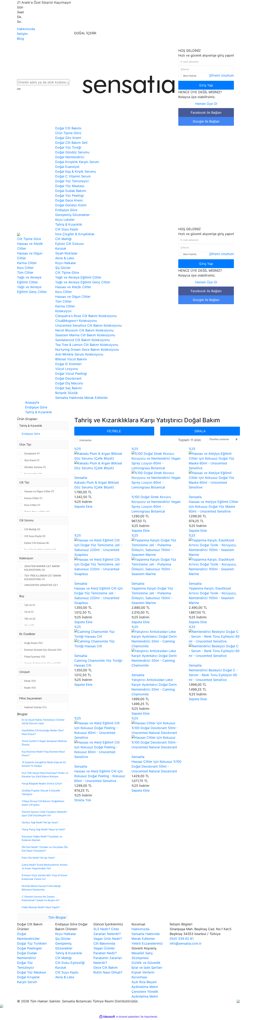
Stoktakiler (85, 440)
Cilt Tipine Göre (29, 239)
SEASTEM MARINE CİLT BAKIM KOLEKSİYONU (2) (42, 568)
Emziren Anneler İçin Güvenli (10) (42, 649)
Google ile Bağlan (206, 121)
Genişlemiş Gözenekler (72, 215)
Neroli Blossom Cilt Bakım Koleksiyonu (84, 330)
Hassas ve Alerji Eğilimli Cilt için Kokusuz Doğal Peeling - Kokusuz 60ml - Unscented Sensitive (99, 776)
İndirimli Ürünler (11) (35, 707)
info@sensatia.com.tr (186, 943)
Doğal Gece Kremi (69, 200)
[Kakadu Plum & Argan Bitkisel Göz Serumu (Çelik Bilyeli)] (99, 456)
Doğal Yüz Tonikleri (32, 943)
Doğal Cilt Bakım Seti (71, 143)
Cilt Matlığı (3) (32, 529)
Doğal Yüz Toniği (68, 147)
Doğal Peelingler (29, 948)
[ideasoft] (107, 1016)
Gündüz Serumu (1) (35, 467)
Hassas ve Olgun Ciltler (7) (39, 491)
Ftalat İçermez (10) (34, 656)
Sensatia (80, 478)
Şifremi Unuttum (221, 75)
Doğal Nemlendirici (69, 157)
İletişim (22, 34)
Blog (20, 38)
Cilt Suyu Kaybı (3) (34, 536)
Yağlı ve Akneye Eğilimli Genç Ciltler (82, 282)
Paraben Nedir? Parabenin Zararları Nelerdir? (107, 958)
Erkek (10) (30, 680)
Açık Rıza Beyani (144, 982)
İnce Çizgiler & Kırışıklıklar (75, 234)
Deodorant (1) (32, 453)
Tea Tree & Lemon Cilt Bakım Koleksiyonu (86, 345)
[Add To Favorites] (74, 473)
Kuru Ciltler (63, 292)
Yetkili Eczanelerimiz (147, 943)
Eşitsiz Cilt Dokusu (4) (36, 542)
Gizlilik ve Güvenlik (146, 963)
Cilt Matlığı (63, 239)
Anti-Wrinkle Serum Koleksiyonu (79, 354)
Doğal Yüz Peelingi (69, 195)
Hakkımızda (26, 29)
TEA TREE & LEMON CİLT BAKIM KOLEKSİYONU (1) (42, 577)
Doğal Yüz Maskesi (69, 186)
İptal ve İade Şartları (147, 967)
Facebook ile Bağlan (206, 112)
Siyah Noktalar (66, 253)
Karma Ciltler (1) (33, 498)
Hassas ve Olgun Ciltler (73, 297)
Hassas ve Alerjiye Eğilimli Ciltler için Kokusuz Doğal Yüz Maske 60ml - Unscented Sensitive (213, 506)
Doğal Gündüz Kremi (71, 205)
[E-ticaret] (128, 1016)
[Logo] (128, 84)
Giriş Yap (206, 85)
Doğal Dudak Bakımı (70, 191)
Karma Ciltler (65, 306)
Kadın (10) (30, 687)
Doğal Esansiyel (67, 167)
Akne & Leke (64, 258)
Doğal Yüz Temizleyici (72, 181)
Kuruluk (60, 248)
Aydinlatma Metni (145, 987)
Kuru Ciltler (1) (32, 504)
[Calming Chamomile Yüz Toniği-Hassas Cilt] (99, 634)
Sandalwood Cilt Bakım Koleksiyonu (82, 340)
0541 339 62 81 (182, 939)
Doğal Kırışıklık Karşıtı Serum (77, 162)
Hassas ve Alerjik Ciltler (73, 287)
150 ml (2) (29, 618)
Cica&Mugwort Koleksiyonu (76, 321)
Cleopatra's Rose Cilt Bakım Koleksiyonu (86, 316)
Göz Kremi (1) (31, 460)
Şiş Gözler (63, 268)
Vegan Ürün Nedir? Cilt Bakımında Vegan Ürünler (107, 943)
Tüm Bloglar (56, 917)
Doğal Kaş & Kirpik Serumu (75, 171)
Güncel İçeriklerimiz (108, 924)
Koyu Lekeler (65, 220)
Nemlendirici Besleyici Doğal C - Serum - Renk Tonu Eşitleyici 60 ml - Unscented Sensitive (213, 675)
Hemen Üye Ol (206, 104)
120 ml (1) (29, 605)
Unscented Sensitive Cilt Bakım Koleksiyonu (88, 325)
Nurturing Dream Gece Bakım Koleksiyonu (87, 349)
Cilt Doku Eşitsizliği (70, 963)
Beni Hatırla (189, 75)
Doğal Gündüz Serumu (72, 152)
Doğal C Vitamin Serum (73, 176)
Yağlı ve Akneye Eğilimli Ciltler (78, 277)
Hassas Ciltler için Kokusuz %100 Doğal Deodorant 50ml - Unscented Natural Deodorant (156, 766)
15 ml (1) (29, 611)
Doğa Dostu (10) (33, 642)
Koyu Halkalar (65, 263)
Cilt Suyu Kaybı (66, 229)
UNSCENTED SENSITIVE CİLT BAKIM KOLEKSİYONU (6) (41, 586)
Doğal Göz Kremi (68, 138)
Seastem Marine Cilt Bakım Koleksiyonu (85, 335)
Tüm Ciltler (63, 301)
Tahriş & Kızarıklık (68, 224)
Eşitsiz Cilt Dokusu (69, 244)
